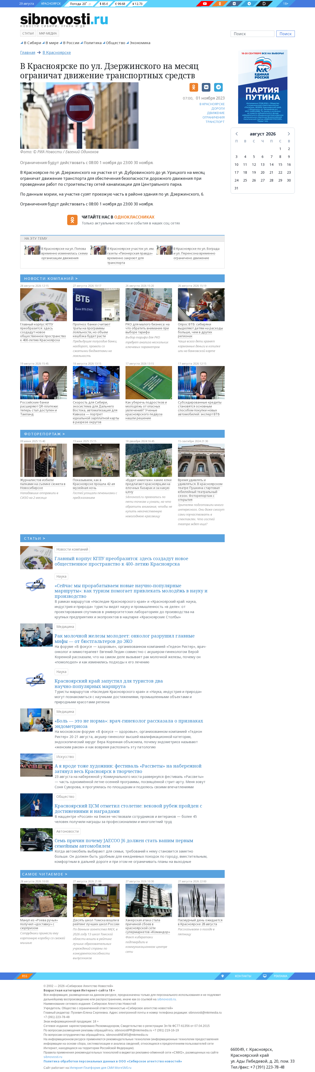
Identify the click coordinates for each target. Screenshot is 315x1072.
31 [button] (236, 188)
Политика (93, 42)
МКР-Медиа (48, 33)
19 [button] (254, 172)
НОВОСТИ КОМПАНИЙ (51, 278)
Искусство (65, 756)
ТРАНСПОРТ (215, 121)
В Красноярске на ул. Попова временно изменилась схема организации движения (64, 253)
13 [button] (263, 164)
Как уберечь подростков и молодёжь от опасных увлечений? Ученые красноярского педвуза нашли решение (146, 410)
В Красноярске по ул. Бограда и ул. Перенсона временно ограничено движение (196, 253)
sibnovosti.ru (166, 999)
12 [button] (254, 164)
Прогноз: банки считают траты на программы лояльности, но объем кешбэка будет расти (91, 330)
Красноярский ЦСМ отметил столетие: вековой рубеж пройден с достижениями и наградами (128, 808)
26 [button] (254, 180)
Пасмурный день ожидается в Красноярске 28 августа (200, 922)
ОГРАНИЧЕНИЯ (214, 117)
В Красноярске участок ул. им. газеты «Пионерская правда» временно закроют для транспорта (130, 255)
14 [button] (271, 164)
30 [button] (289, 180)
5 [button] (254, 156)
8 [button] (280, 156)
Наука (61, 576)
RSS (24, 976)
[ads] (262, 88)
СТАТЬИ (35, 538)
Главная (27, 52)
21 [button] (271, 172)
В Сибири (32, 42)
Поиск (286, 33)
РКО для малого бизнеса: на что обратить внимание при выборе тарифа (148, 328)
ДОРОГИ (218, 108)
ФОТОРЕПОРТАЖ (44, 433)
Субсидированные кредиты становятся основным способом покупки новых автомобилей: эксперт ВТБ (199, 408)
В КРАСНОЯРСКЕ (212, 104)
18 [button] (245, 172)
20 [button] (263, 172)
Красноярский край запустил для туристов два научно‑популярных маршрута (109, 683)
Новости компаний (72, 549)
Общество (115, 42)
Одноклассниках (134, 217)
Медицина (65, 626)
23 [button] (289, 172)
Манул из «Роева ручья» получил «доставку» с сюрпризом (39, 924)
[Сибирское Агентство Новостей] (64, 18)
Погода (75, 4)
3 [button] (236, 156)
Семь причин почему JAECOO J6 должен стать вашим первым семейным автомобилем (124, 843)
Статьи (28, 33)
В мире (52, 42)
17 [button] (236, 172)
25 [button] (245, 180)
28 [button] (271, 180)
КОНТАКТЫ (243, 976)
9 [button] (289, 156)
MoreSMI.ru (123, 1068)
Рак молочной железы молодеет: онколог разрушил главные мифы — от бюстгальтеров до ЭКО (125, 638)
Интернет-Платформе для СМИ (92, 1068)
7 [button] (271, 156)
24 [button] (236, 180)
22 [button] (280, 172)
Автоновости (67, 831)
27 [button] (263, 180)
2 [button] (289, 148)
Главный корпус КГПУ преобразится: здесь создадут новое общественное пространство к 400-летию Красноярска (43, 332)
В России (71, 42)
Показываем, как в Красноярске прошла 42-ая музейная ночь (94, 484)
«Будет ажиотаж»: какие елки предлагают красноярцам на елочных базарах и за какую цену (149, 486)
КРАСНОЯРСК (51, 3)
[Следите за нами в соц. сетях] (205, 3)
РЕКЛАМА (280, 976)
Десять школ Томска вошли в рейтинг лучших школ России (96, 922)
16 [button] (289, 164)
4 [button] (245, 156)
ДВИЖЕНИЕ (216, 113)
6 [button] (263, 156)
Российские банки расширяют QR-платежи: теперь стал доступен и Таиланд (39, 408)
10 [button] (236, 164)
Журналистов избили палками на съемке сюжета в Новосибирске (42, 484)
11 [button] (245, 164)
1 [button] (280, 148)
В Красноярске (57, 52)
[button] (237, 133)
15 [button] (280, 164)
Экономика (140, 42)
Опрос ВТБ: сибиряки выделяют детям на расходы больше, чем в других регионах (200, 330)
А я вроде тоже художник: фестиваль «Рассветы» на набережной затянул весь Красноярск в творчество (128, 768)
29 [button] (280, 180)
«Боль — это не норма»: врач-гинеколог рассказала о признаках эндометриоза (129, 723)
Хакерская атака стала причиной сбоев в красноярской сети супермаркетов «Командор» (148, 926)
